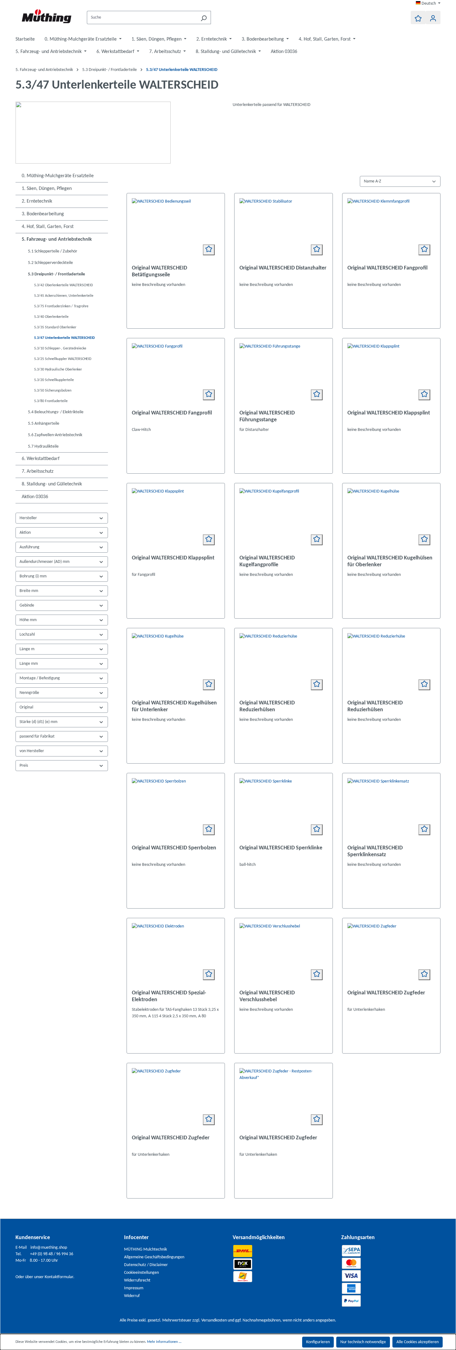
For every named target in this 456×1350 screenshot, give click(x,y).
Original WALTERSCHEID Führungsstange (267, 416)
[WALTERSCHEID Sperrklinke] (283, 809)
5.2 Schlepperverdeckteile (50, 263)
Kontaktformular (59, 1277)
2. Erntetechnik (37, 201)
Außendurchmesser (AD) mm (44, 561)
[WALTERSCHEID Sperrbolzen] (176, 809)
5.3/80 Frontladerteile (51, 401)
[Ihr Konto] (433, 17)
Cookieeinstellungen (141, 1272)
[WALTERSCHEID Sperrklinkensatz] (391, 809)
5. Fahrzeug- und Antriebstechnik (57, 239)
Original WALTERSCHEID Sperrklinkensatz (375, 851)
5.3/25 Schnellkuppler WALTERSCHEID (62, 359)
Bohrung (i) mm (33, 576)
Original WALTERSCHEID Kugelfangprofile (267, 561)
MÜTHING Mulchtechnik (145, 1249)
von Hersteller (32, 751)
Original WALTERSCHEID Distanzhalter (282, 268)
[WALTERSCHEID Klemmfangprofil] (391, 229)
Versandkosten (214, 1320)
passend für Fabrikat (37, 736)
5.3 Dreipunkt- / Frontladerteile (56, 274)
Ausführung (29, 547)
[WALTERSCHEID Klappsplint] (391, 374)
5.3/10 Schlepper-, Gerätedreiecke (60, 348)
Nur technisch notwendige (363, 1342)
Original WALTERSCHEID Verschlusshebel (267, 996)
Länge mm (29, 663)
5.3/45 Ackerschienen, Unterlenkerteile (63, 296)
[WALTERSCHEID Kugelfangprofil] (283, 519)
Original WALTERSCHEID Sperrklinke (280, 848)
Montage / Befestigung (40, 678)
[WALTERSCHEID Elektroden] (176, 954)
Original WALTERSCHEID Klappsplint (388, 413)
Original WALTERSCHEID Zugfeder (386, 993)
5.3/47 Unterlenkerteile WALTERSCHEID (64, 338)
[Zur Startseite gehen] (47, 16)
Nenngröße (29, 692)
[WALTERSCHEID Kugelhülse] (391, 519)
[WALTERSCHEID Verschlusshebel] (283, 954)
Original (26, 707)
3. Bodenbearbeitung (43, 214)
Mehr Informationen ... (164, 1342)
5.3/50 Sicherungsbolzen (52, 390)
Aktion (25, 532)
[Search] (203, 17)
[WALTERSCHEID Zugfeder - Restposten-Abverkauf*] (283, 1099)
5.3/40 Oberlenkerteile (51, 317)
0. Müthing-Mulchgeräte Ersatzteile (58, 175)
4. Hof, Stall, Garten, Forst (48, 226)
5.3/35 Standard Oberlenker (55, 327)
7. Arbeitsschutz (37, 471)
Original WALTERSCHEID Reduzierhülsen (267, 706)
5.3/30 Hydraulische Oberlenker (58, 369)
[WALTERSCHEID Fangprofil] (176, 374)
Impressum (133, 1288)
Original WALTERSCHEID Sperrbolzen (174, 848)
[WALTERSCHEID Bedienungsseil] (176, 229)
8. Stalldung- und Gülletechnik (52, 484)
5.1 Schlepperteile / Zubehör (52, 251)
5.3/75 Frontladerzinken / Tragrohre (61, 306)
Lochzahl (27, 634)
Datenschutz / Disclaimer (146, 1265)
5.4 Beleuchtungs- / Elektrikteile (55, 412)
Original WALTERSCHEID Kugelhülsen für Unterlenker (174, 706)
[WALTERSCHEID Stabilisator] (283, 229)
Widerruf (132, 1296)
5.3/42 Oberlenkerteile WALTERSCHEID (63, 285)
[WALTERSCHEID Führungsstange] (283, 374)
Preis (24, 765)
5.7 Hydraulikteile (43, 446)
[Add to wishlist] (209, 249)
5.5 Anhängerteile (43, 423)
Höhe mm (28, 620)
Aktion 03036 (35, 496)
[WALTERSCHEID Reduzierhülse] (283, 664)
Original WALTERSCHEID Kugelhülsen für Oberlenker (389, 561)
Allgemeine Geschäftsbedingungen (154, 1257)
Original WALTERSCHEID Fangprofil (387, 268)
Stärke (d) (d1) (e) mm (38, 722)
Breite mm (29, 591)
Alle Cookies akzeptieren (417, 1342)
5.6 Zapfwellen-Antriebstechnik (55, 435)
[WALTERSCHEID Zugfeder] (391, 954)
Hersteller (28, 518)
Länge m (27, 649)
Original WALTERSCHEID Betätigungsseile (159, 271)
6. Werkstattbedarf (41, 458)
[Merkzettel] (418, 17)
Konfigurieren (318, 1342)
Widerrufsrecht (137, 1280)
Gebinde (27, 605)
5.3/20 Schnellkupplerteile (54, 380)
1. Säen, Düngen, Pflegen (47, 188)
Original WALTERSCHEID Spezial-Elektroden (169, 996)
